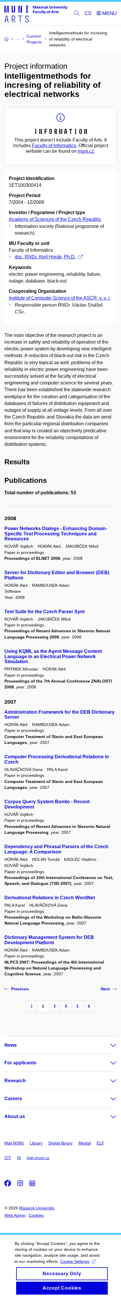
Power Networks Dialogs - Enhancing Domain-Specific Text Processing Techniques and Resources (55, 534)
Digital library (60, 1143)
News (10, 1045)
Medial (84, 1143)
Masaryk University (36, 1208)
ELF (100, 1143)
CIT (7, 1157)
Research (15, 1080)
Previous (20, 989)
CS (88, 13)
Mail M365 (14, 1143)
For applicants (20, 1062)
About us (14, 1116)
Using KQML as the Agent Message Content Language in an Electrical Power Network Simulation (53, 656)
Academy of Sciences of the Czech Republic (55, 219)
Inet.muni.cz (38, 1157)
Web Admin (15, 1215)
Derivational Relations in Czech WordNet (49, 897)
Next (105, 989)
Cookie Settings (74, 1261)
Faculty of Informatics (54, 145)
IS (19, 1157)
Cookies (36, 1215)
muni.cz (86, 151)
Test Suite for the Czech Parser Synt (44, 611)
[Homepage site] (35, 13)
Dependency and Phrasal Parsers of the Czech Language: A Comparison (56, 849)
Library (36, 1143)
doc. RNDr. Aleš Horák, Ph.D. (45, 256)
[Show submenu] (107, 1045)
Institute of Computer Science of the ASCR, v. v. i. (59, 297)
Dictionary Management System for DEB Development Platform (49, 940)
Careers (13, 1098)
